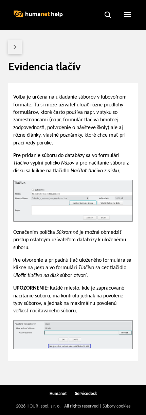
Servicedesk (86, 394)
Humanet (58, 394)
